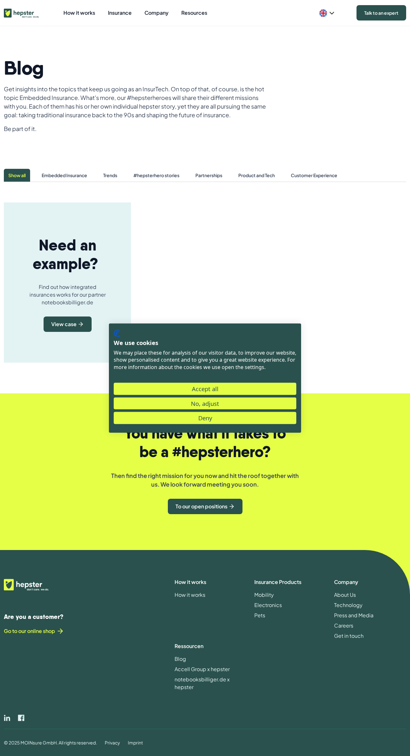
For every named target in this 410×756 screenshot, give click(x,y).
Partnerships (208, 175)
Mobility (264, 594)
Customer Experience (314, 175)
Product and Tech (256, 175)
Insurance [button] (120, 12)
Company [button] (156, 12)
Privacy (112, 742)
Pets (259, 615)
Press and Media (353, 615)
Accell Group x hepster (202, 669)
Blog (180, 658)
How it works (190, 594)
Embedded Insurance (64, 175)
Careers (343, 625)
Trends (110, 175)
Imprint (135, 742)
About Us (345, 594)
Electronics (268, 605)
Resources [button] (194, 12)
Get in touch (349, 635)
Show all (17, 175)
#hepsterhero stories (156, 175)
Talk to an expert (381, 13)
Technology (348, 605)
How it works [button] (79, 12)
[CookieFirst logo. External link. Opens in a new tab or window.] (117, 333)
